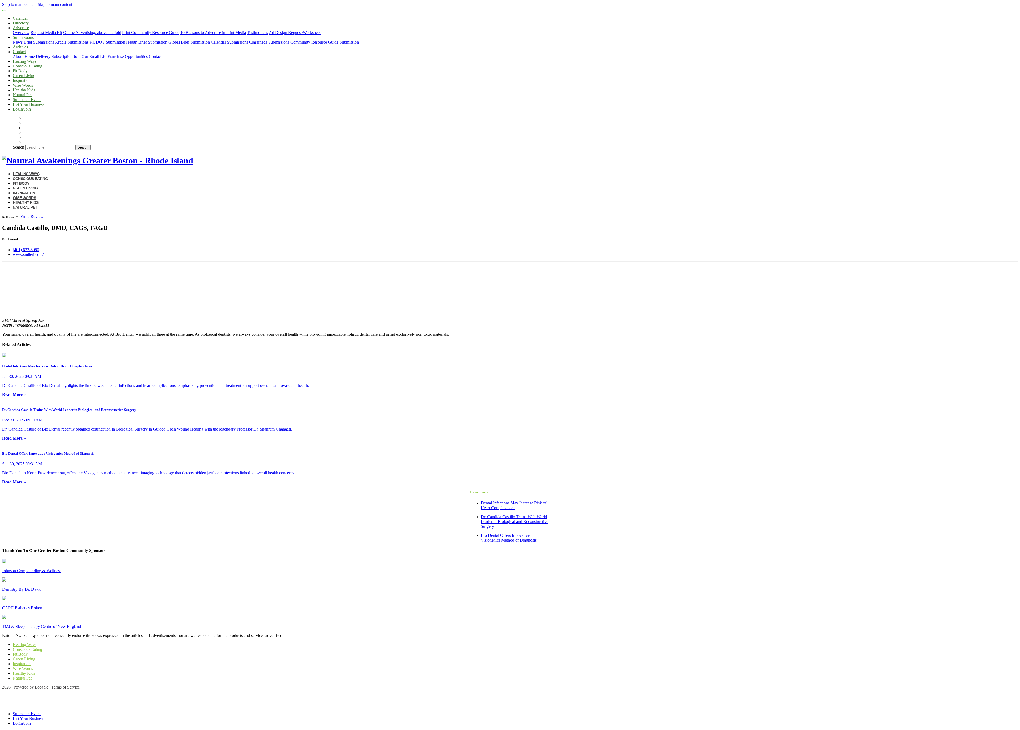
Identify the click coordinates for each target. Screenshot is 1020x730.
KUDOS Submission (107, 42)
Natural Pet (22, 94)
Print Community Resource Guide (150, 32)
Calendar (20, 18)
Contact (155, 56)
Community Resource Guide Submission (324, 42)
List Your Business (28, 104)
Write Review (32, 216)
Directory (21, 23)
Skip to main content (19, 4)
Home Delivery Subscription (48, 56)
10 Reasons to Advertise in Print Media (213, 32)
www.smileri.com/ (28, 254)
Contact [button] (19, 51)
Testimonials (257, 32)
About (18, 56)
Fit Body (20, 71)
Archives (20, 47)
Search (18, 147)
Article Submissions (71, 42)
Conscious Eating (27, 66)
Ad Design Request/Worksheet (295, 32)
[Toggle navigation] (4, 10)
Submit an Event (27, 99)
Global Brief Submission (189, 42)
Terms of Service (65, 687)
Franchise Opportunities (128, 56)
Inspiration (22, 80)
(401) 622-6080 (26, 249)
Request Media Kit (46, 32)
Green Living (24, 75)
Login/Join (22, 109)
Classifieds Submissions (269, 42)
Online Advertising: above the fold (92, 32)
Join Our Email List (90, 56)
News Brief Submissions (33, 42)
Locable (41, 687)
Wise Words (23, 85)
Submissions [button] (23, 37)
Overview (21, 32)
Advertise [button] (21, 28)
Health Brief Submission (146, 42)
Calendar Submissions (229, 42)
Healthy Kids (24, 90)
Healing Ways (24, 61)
